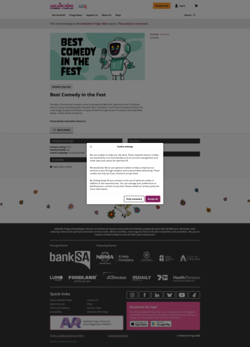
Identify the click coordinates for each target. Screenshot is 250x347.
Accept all (153, 199)
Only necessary (134, 199)
